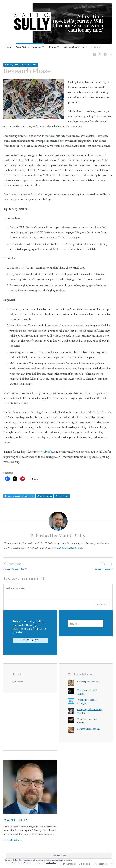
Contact (96, 47)
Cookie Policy (51, 863)
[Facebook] (104, 52)
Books (52, 47)
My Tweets (18, 681)
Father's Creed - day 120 (88, 728)
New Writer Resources (28, 47)
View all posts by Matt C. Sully (68, 547)
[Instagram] (110, 52)
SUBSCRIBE (30, 640)
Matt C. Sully (29, 64)
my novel (50, 136)
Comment (102, 604)
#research (46, 496)
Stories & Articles (74, 47)
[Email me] (93, 52)
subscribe (48, 451)
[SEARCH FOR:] (85, 623)
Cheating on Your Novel (88, 681)
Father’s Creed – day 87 (15, 565)
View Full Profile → (12, 839)
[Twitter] (99, 52)
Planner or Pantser (103, 565)
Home (7, 47)
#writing (63, 496)
